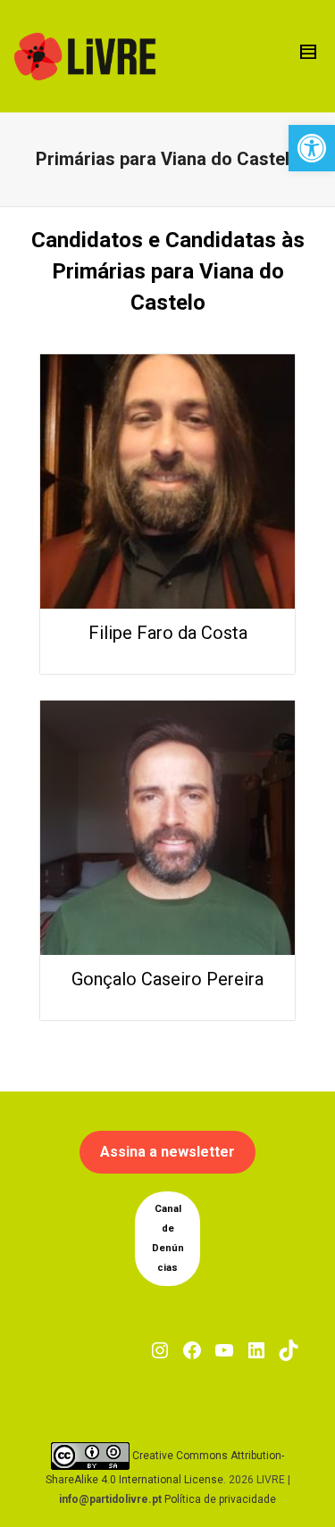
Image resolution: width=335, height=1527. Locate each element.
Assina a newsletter (167, 1151)
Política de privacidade (220, 1499)
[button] (312, 148)
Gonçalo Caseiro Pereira (167, 979)
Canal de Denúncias (168, 1238)
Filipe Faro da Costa (167, 632)
